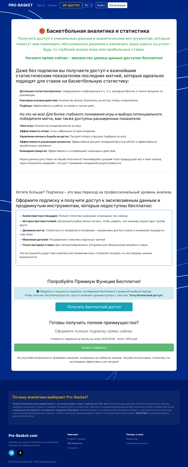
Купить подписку (94, 347)
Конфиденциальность (137, 443)
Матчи (41, 5)
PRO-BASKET (21, 5)
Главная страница (76, 439)
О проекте (72, 448)
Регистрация (117, 5)
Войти (101, 5)
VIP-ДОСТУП (71, 5)
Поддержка (132, 439)
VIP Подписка (74, 443)
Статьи (52, 5)
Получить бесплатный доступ (94, 307)
